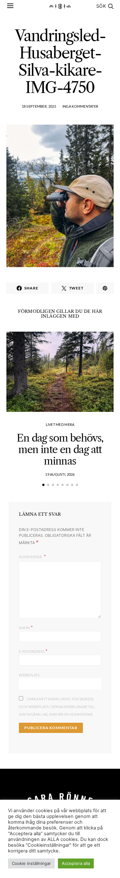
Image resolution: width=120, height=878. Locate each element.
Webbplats (29, 675)
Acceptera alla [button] (76, 863)
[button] (43, 484)
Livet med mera (60, 424)
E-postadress (33, 651)
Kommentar (31, 557)
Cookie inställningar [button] (31, 863)
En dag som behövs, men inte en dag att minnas (60, 449)
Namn (26, 627)
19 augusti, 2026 (60, 474)
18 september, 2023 (39, 106)
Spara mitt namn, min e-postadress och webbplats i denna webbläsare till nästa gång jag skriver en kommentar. (57, 706)
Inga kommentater (80, 106)
